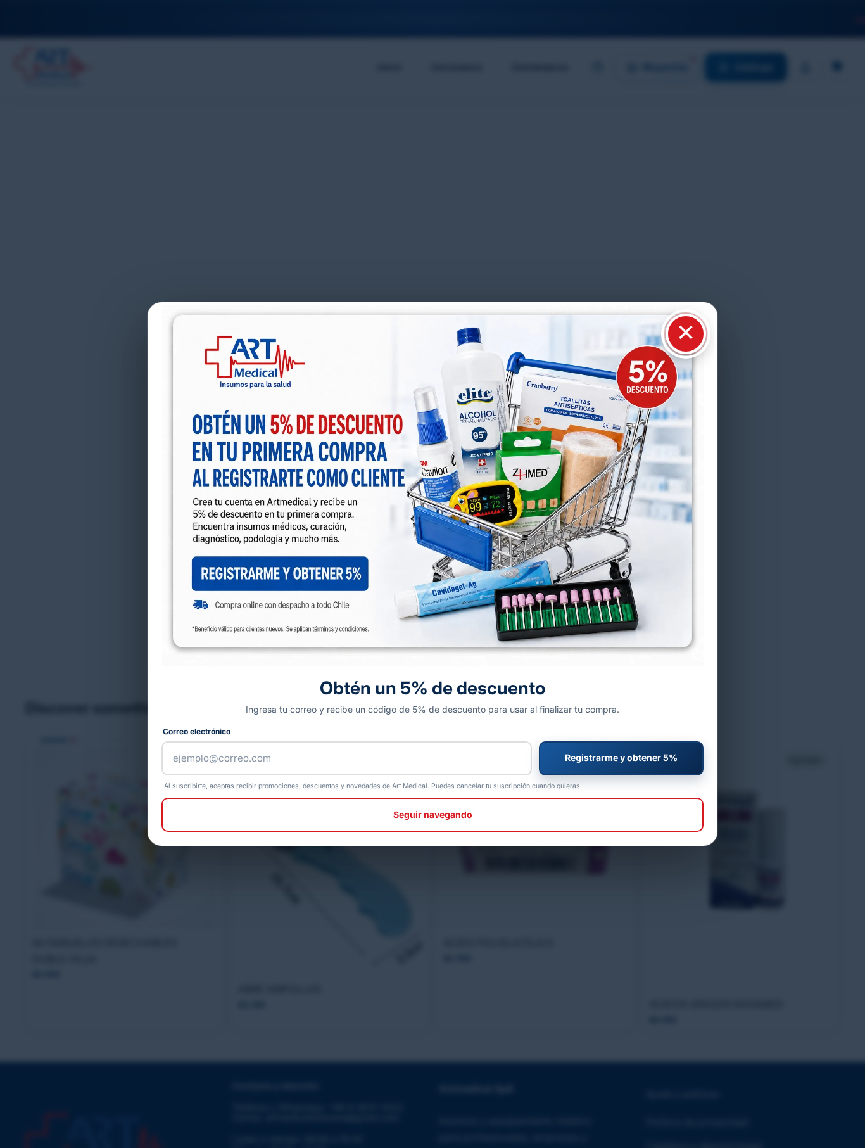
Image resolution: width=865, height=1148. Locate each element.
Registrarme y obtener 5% (621, 757)
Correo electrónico (196, 731)
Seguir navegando (432, 814)
